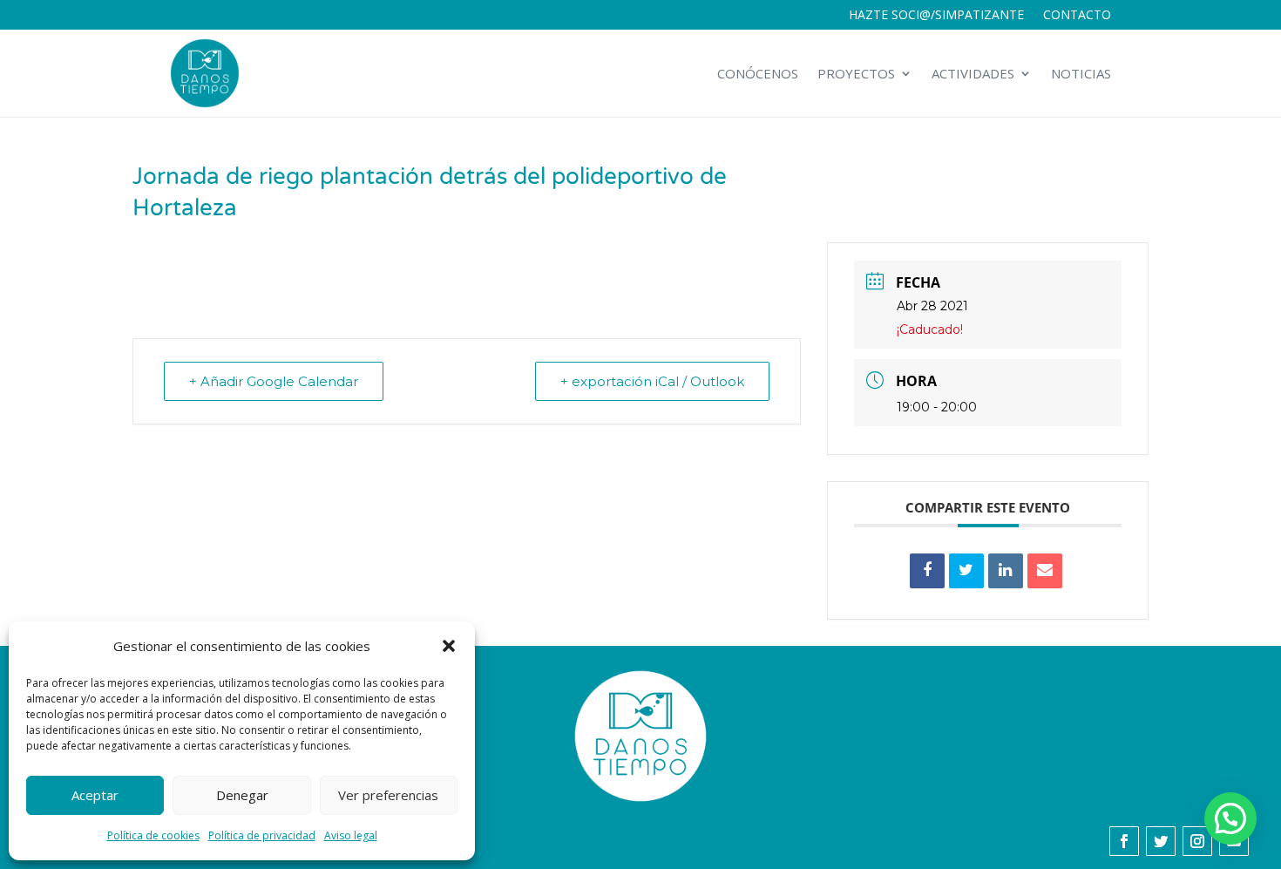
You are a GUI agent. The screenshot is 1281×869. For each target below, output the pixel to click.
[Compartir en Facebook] (927, 570)
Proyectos (856, 73)
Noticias (1081, 73)
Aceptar (95, 795)
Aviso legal (350, 835)
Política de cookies (153, 835)
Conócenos (757, 73)
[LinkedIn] (1005, 570)
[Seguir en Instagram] (1197, 841)
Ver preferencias (388, 795)
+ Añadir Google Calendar (273, 381)
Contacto (1077, 16)
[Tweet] (966, 570)
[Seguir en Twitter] (1161, 841)
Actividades (973, 73)
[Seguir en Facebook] (1124, 841)
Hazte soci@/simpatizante (936, 16)
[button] (449, 646)
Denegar (242, 795)
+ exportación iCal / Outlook (652, 381)
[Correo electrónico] (1044, 570)
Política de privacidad (261, 835)
